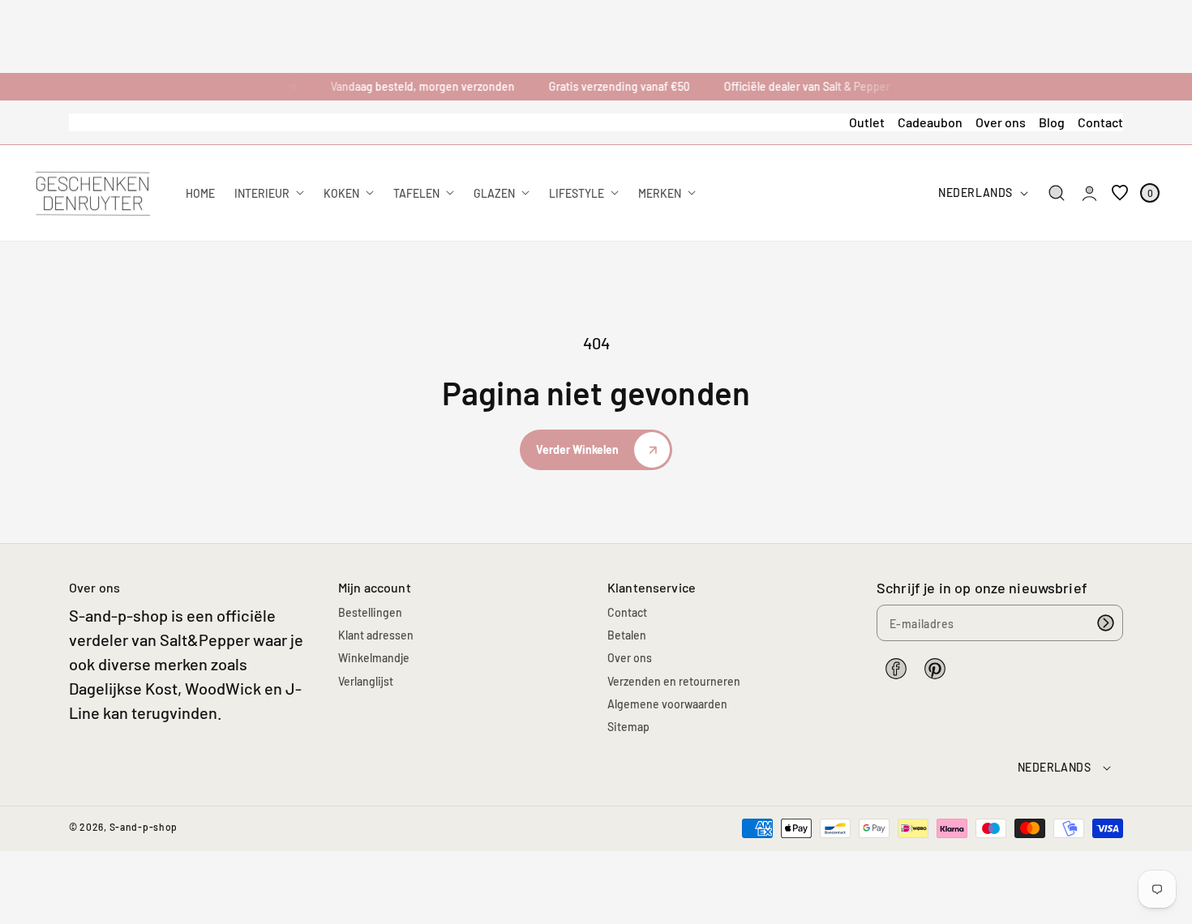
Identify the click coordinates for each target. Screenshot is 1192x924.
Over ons (1000, 122)
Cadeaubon (930, 122)
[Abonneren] (1105, 623)
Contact (1100, 122)
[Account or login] (1089, 193)
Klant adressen (376, 635)
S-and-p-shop (143, 826)
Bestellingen (370, 612)
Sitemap (628, 727)
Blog (1052, 122)
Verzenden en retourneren (673, 681)
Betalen (626, 635)
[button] (1057, 193)
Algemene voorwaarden (667, 704)
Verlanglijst (365, 681)
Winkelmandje (373, 658)
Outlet (867, 122)
